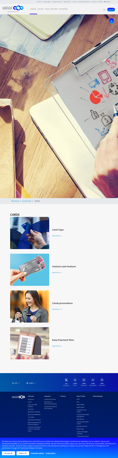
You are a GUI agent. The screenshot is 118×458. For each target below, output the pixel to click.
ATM (78, 399)
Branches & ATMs (82, 426)
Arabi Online (80, 407)
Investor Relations (57, 1)
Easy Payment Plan (63, 340)
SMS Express (80, 419)
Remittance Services (34, 412)
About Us (39, 1)
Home (16, 201)
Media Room (67, 1)
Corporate (47, 396)
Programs (31, 399)
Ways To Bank (81, 396)
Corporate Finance (50, 399)
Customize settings (37, 453)
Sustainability (47, 1)
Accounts (31, 409)
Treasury (63, 396)
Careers (74, 1)
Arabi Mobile (80, 404)
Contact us (95, 1)
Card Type (58, 229)
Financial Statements (84, 1)
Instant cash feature (64, 266)
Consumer (27, 201)
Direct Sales (80, 429)
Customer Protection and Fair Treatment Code (34, 429)
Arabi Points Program (34, 420)
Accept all (8, 453)
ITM (78, 402)
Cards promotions (62, 303)
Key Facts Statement (34, 414)
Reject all (22, 453)
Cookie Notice (50, 453)
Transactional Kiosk (83, 436)
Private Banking (97, 396)
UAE (102, 1)
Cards (30, 402)
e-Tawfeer (31, 417)
